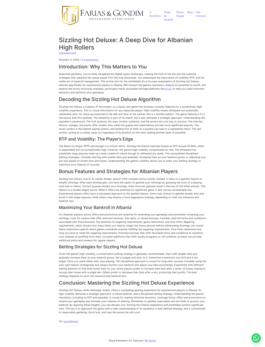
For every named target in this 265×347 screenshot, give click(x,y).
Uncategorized (67, 52)
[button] (256, 338)
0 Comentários (90, 59)
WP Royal (150, 340)
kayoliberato (71, 321)
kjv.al (168, 88)
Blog (190, 12)
